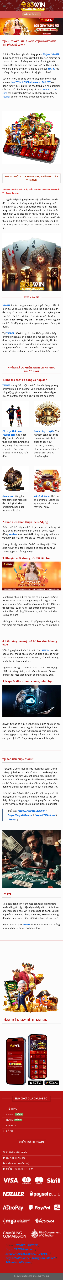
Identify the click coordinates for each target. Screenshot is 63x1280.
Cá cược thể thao (12, 431)
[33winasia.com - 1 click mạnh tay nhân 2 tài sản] (33, 5)
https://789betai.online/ (31, 810)
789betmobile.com (17, 1262)
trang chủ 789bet (43, 1258)
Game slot (8, 496)
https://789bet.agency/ (20, 1253)
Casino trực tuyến (44, 431)
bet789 (51, 68)
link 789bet (17, 82)
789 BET (46, 82)
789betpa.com (32, 82)
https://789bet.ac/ (45, 815)
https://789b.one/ (17, 1258)
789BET (6, 96)
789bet (12, 819)
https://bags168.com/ (20, 815)
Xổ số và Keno (42, 496)
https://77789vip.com (19, 1249)
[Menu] (4, 5)
